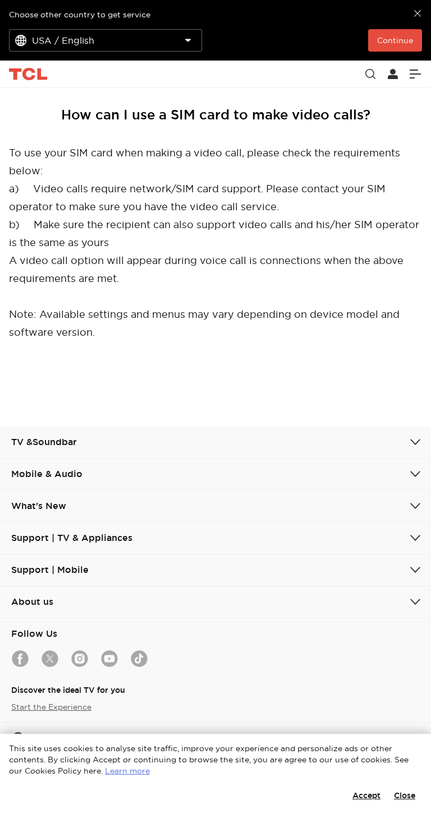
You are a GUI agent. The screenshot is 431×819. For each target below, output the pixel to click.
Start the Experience (51, 707)
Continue (395, 40)
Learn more (127, 771)
